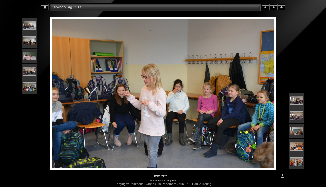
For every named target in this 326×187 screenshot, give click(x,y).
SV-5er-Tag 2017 (68, 7)
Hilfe (174, 180)
